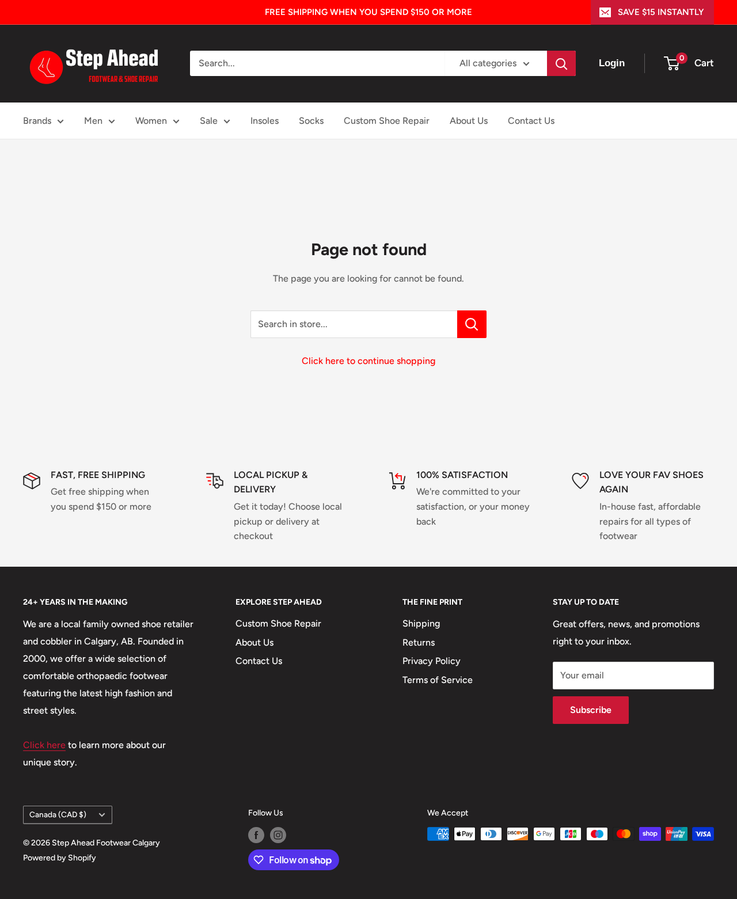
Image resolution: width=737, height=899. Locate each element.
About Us (469, 120)
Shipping (421, 623)
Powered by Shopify (59, 858)
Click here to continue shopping (368, 360)
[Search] (561, 63)
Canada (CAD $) (57, 814)
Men (93, 120)
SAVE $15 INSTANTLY (661, 12)
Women (151, 120)
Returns (418, 642)
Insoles (264, 120)
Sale (209, 120)
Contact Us (531, 120)
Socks (311, 120)
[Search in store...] (472, 324)
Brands (37, 120)
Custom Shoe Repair (387, 120)
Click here (44, 744)
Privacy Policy (431, 660)
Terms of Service (437, 679)
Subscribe (590, 709)
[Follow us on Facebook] (256, 835)
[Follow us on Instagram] (278, 835)
